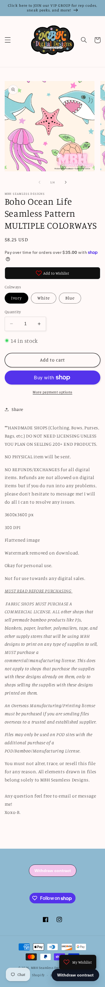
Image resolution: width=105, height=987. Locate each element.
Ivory (16, 297)
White (43, 297)
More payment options (52, 392)
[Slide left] (39, 182)
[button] (7, 40)
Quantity (13, 311)
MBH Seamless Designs (49, 968)
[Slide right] (65, 182)
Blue (70, 297)
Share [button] (17, 409)
